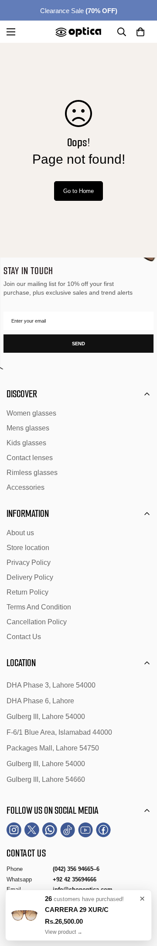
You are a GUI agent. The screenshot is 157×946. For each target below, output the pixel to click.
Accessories (25, 487)
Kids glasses (26, 443)
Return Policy (27, 592)
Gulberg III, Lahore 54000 (46, 716)
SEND (78, 343)
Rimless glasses (32, 472)
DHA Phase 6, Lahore (40, 701)
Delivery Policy (30, 577)
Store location (28, 547)
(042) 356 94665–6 (76, 869)
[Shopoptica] (78, 32)
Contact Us (24, 636)
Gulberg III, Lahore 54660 (46, 779)
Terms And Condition (39, 607)
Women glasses (31, 413)
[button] (140, 32)
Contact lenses (30, 457)
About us (20, 533)
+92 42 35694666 (74, 879)
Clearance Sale (78, 10)
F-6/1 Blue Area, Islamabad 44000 (59, 732)
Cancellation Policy (37, 622)
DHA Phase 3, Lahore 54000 (51, 685)
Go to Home (78, 191)
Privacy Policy (29, 562)
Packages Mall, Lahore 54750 (53, 748)
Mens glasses (28, 428)
